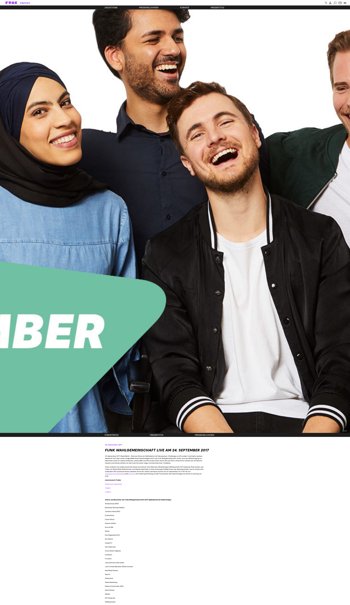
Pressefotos (217, 7)
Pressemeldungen (148, 7)
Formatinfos (111, 435)
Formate (184, 7)
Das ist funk (111, 7)
